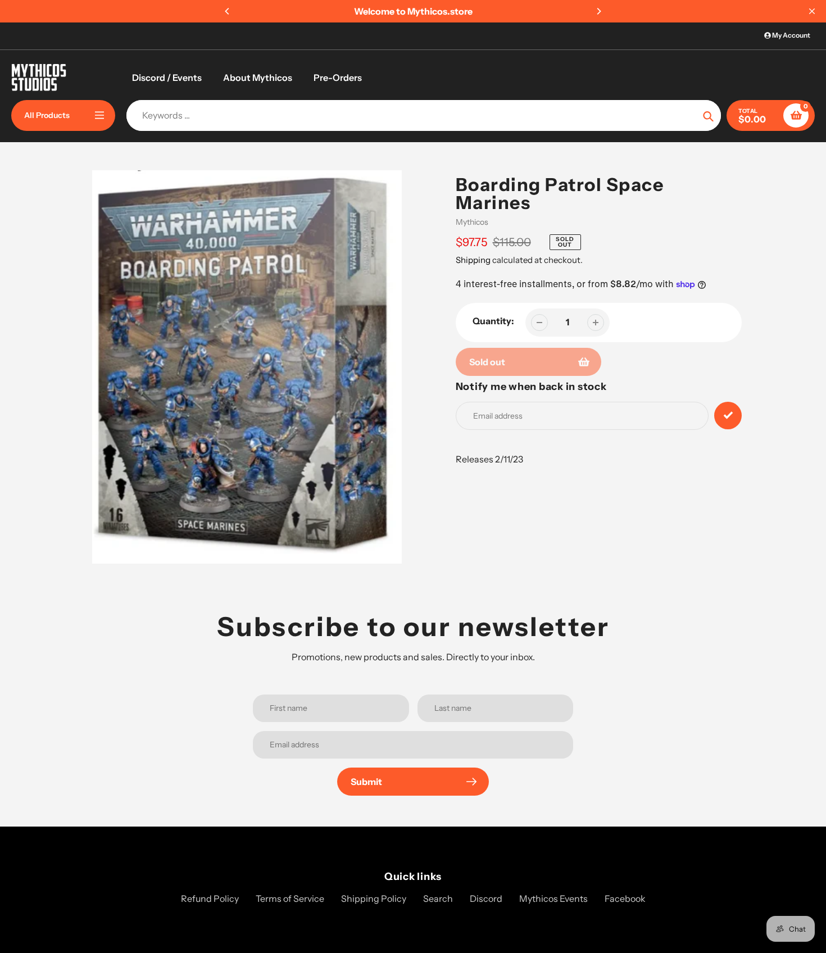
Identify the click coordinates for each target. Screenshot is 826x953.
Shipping (473, 260)
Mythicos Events (553, 898)
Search (438, 898)
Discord (486, 898)
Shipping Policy (373, 898)
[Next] (598, 11)
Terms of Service (290, 898)
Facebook (625, 898)
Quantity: (493, 320)
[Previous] (227, 11)
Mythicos (472, 222)
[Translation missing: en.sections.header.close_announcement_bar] (812, 11)
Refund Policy (210, 898)
